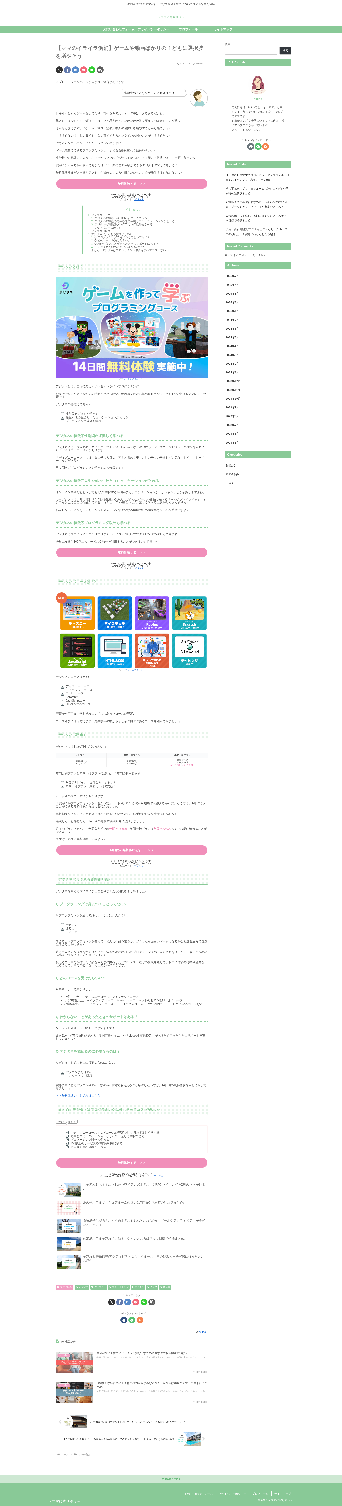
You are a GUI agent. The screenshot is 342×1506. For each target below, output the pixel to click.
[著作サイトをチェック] (123, 1320)
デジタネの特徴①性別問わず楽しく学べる (120, 218)
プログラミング (120, 1287)
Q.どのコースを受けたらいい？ (113, 240)
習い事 (166, 1287)
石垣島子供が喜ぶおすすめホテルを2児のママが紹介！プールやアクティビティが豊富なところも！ (257, 204)
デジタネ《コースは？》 (106, 227)
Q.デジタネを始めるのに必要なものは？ (119, 247)
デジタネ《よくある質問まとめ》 (112, 234)
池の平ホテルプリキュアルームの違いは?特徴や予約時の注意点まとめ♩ (257, 191)
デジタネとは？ (100, 215)
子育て (153, 1287)
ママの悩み (66, 1287)
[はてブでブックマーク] (75, 69)
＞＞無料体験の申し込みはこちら (78, 1095)
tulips (258, 99)
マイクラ (139, 1287)
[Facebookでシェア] (67, 69)
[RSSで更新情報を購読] (140, 1320)
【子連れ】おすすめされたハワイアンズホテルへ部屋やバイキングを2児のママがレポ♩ (257, 177)
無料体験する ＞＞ (132, 183)
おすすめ (83, 1287)
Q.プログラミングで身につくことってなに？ (122, 237)
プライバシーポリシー (232, 1493)
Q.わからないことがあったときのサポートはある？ (126, 243)
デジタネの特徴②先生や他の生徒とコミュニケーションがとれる (134, 221)
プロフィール (260, 1493)
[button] (100, 69)
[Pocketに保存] (83, 69)
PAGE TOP (172, 1479)
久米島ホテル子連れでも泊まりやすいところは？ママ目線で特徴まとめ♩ (257, 218)
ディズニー (100, 1287)
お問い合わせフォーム (199, 1493)
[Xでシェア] (59, 69)
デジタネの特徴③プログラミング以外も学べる (123, 224)
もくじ (127, 209)
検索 (227, 44)
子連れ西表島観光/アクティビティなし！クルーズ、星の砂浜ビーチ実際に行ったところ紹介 (258, 232)
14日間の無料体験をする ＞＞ (131, 850)
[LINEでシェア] (91, 69)
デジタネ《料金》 (102, 231)
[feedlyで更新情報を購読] (131, 1320)
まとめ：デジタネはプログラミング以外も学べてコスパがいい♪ (130, 250)
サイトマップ (282, 1493)
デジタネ (139, 199)
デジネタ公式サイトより (133, 379)
